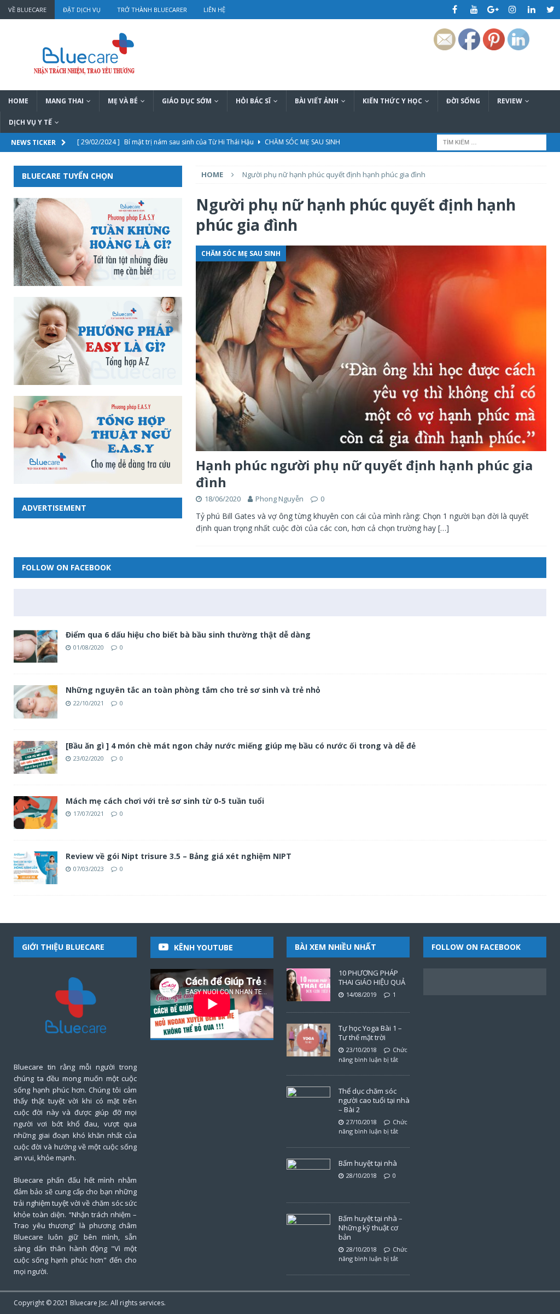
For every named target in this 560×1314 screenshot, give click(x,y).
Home (18, 101)
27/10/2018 (361, 1122)
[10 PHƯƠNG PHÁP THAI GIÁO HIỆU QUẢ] (308, 984)
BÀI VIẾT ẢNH (317, 101)
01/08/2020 (88, 647)
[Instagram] (512, 9)
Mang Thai (64, 101)
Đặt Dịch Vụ (82, 9)
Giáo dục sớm (187, 101)
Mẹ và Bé (123, 101)
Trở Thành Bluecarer (152, 9)
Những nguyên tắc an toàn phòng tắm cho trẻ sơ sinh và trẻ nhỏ (193, 690)
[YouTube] (473, 9)
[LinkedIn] (531, 9)
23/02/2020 (88, 758)
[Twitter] (550, 9)
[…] (443, 528)
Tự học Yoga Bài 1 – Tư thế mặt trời (370, 1032)
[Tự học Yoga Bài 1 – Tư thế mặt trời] (308, 1040)
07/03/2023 (88, 869)
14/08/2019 (361, 994)
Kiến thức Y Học (392, 101)
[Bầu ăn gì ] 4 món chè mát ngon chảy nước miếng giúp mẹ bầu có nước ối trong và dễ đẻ (241, 745)
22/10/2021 (88, 703)
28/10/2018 (361, 1175)
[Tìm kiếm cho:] (491, 142)
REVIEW (509, 101)
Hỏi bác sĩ (253, 101)
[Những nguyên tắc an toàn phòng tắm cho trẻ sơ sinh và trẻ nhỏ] (35, 701)
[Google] (493, 9)
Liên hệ (214, 9)
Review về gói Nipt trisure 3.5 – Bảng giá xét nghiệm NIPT (178, 856)
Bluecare (83, 1302)
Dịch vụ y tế (30, 122)
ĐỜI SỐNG (463, 101)
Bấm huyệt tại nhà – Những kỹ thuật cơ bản (370, 1227)
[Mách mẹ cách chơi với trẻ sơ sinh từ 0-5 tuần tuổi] (35, 812)
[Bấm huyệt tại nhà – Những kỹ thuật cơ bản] (308, 1230)
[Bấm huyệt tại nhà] (308, 1175)
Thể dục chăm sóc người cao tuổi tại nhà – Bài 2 (374, 1100)
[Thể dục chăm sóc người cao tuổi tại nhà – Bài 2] (308, 1103)
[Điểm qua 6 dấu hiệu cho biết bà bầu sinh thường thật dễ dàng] (35, 646)
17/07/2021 (88, 813)
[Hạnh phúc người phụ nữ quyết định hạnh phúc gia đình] (371, 348)
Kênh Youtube (203, 947)
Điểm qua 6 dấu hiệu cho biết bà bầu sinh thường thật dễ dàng (188, 634)
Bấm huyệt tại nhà (368, 1163)
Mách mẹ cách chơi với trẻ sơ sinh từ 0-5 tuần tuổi (165, 801)
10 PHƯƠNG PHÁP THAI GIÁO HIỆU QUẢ (372, 977)
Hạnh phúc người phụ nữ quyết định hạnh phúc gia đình (364, 473)
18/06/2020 (223, 499)
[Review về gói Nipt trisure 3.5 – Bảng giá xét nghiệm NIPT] (35, 867)
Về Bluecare (27, 9)
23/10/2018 (361, 1050)
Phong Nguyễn (279, 499)
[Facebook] (454, 9)
